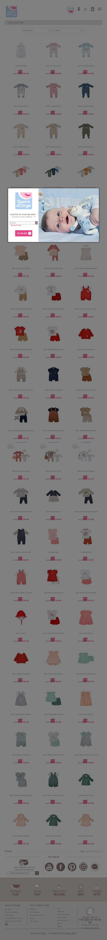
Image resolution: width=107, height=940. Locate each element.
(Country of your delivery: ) (24, 215)
